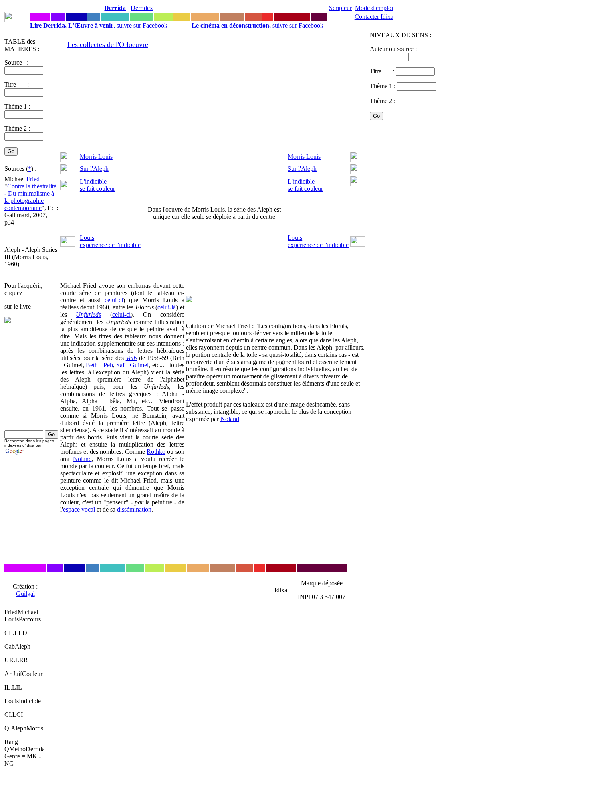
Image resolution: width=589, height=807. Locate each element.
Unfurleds (88, 314)
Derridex (142, 7)
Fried (33, 179)
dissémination (134, 509)
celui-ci (114, 300)
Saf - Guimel (132, 365)
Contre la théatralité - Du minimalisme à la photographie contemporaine (30, 197)
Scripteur (340, 7)
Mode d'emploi (374, 7)
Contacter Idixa (374, 16)
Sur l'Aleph (94, 168)
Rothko (156, 451)
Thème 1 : (17, 106)
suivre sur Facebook (257, 25)
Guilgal (25, 593)
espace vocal (79, 509)
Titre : (383, 71)
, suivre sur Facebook (98, 25)
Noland (82, 458)
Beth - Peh (99, 365)
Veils (131, 357)
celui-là (166, 307)
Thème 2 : (17, 128)
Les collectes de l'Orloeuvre (107, 44)
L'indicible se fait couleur (97, 185)
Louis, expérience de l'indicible (110, 241)
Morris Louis (96, 156)
